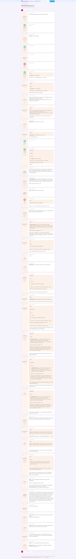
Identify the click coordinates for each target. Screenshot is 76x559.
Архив (22, 3)
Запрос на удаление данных (35, 557)
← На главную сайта (37, 1)
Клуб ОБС (26, 3)
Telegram (47, 557)
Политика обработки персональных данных (26, 557)
